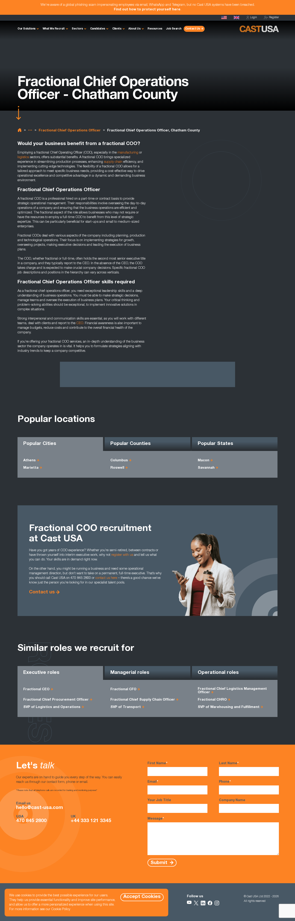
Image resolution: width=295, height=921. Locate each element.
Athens (29, 460)
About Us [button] (134, 28)
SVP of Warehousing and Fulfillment (229, 707)
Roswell (117, 468)
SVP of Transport (125, 707)
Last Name (229, 763)
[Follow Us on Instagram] (217, 903)
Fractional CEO (36, 689)
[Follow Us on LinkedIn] (203, 903)
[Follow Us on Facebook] (210, 903)
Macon (203, 460)
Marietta (30, 468)
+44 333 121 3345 (91, 821)
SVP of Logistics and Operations (51, 707)
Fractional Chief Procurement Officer (56, 700)
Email (153, 782)
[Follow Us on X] (196, 903)
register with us (122, 555)
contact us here (106, 578)
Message (156, 818)
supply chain (113, 162)
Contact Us (192, 28)
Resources (155, 28)
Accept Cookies (142, 896)
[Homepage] (224, 17)
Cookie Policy (60, 909)
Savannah (206, 468)
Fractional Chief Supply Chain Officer (142, 700)
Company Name (232, 800)
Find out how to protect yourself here (147, 9)
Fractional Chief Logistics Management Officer (232, 690)
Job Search (173, 28)
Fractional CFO (123, 689)
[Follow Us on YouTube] (189, 903)
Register (274, 17)
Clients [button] (116, 28)
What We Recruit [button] (54, 28)
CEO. (80, 323)
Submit (159, 862)
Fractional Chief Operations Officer (70, 130)
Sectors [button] (77, 28)
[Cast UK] (236, 17)
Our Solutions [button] (26, 28)
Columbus (119, 460)
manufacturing (128, 152)
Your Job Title (159, 800)
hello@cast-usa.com (39, 808)
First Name (157, 763)
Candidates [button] (97, 28)
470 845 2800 (31, 821)
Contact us (42, 592)
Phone (225, 782)
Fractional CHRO (212, 700)
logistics (23, 157)
